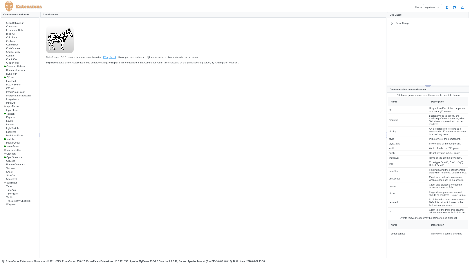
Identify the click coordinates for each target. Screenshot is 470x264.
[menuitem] (18, 23)
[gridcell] (408, 109)
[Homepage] (446, 7)
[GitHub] (454, 7)
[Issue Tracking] (462, 7)
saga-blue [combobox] (430, 7)
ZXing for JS (109, 57)
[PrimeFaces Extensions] (9, 6)
